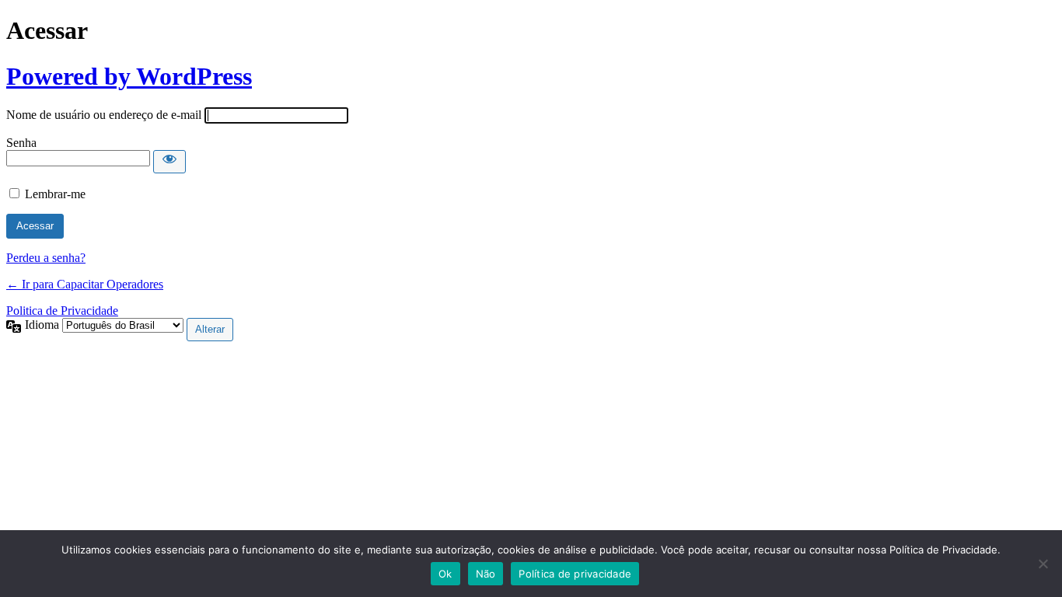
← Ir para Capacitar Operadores (84, 284)
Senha (21, 142)
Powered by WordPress (129, 76)
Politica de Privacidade (62, 310)
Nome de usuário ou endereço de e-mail (103, 114)
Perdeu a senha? (46, 257)
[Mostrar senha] (169, 161)
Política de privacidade (575, 573)
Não (486, 573)
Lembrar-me (55, 194)
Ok (445, 573)
